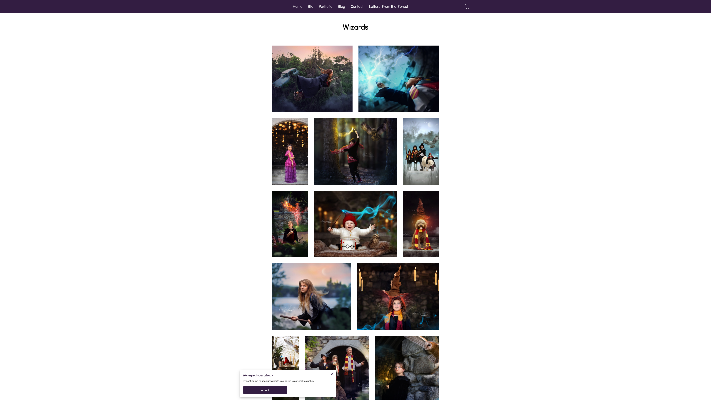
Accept (265, 390)
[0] (467, 6)
